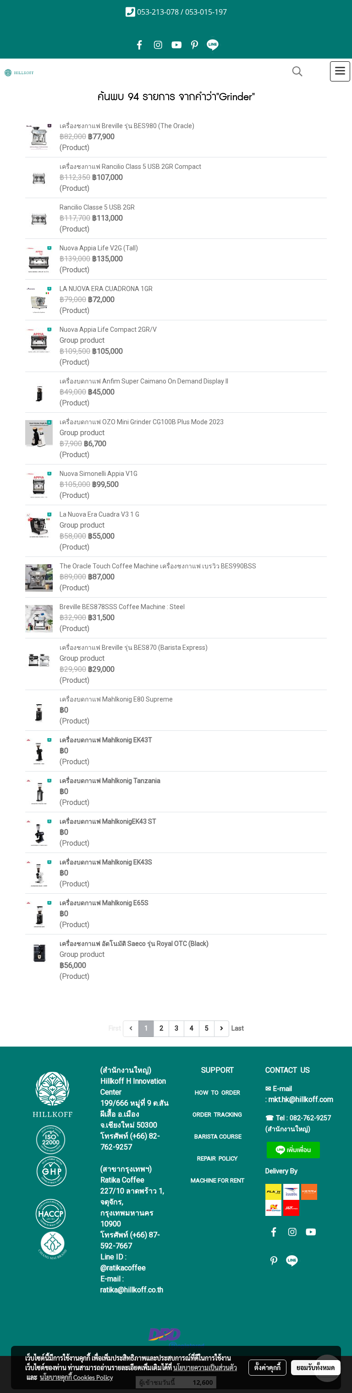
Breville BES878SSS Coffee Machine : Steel (122, 606)
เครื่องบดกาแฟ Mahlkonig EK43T (106, 740)
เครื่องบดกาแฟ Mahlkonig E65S (104, 903)
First (115, 1028)
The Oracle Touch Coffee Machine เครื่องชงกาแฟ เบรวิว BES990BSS (158, 566)
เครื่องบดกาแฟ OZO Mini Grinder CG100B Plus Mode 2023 (142, 422)
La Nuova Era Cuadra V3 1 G (99, 514)
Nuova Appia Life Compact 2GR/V (108, 329)
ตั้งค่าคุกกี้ (267, 1367)
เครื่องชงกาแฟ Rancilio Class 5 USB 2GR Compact (130, 166)
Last (237, 1028)
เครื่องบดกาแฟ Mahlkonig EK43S (106, 862)
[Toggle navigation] (340, 71)
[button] (294, 71)
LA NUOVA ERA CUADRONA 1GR (106, 288)
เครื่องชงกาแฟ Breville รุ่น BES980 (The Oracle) (127, 126)
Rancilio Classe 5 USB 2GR (97, 207)
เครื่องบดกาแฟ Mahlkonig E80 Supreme (116, 699)
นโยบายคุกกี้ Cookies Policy (76, 1377)
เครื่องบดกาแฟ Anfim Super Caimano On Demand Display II (144, 381)
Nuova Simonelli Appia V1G (99, 473)
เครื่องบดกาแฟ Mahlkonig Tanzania (110, 780)
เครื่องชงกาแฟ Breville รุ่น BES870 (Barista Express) (134, 647)
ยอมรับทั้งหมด (316, 1367)
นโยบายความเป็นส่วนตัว (205, 1367)
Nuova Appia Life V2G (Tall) (99, 248)
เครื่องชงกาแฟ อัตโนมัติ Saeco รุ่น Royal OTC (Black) (134, 943)
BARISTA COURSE (217, 1136)
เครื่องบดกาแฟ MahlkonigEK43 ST (108, 821)
